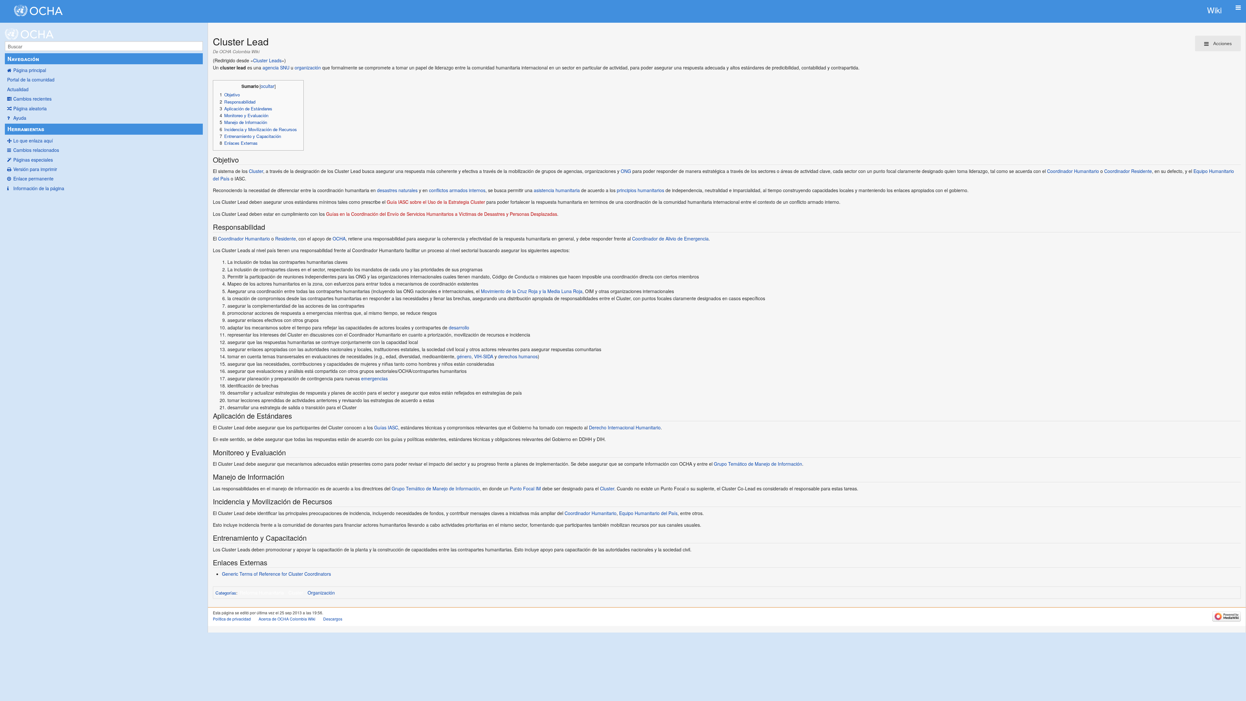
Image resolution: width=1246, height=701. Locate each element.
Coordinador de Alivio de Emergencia (670, 238)
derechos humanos (518, 356)
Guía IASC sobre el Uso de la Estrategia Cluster (436, 202)
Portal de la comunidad (31, 79)
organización (308, 67)
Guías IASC (386, 427)
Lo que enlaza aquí (33, 140)
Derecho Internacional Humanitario (625, 427)
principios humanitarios (640, 190)
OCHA (339, 238)
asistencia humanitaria (557, 190)
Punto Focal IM (525, 488)
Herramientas (25, 129)
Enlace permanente (33, 178)
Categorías (225, 593)
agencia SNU (276, 67)
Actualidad (18, 89)
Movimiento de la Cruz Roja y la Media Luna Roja (531, 291)
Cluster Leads (267, 60)
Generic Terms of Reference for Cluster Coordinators (276, 574)
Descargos (332, 618)
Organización (321, 592)
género (464, 356)
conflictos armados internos (457, 190)
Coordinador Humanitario (1073, 171)
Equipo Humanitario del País (648, 513)
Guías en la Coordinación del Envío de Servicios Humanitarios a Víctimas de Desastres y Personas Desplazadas (441, 214)
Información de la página (38, 188)
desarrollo (459, 327)
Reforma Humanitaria (262, 592)
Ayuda (19, 118)
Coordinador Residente (1128, 171)
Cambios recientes (32, 98)
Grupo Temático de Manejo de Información (758, 464)
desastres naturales (397, 190)
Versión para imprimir (35, 169)
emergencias (374, 378)
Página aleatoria (30, 108)
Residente (285, 238)
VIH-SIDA (483, 356)
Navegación (23, 59)
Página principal (29, 70)
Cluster (256, 171)
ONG (626, 171)
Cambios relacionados (36, 150)
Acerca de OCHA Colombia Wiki (287, 618)
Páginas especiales (33, 159)
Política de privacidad (232, 618)
